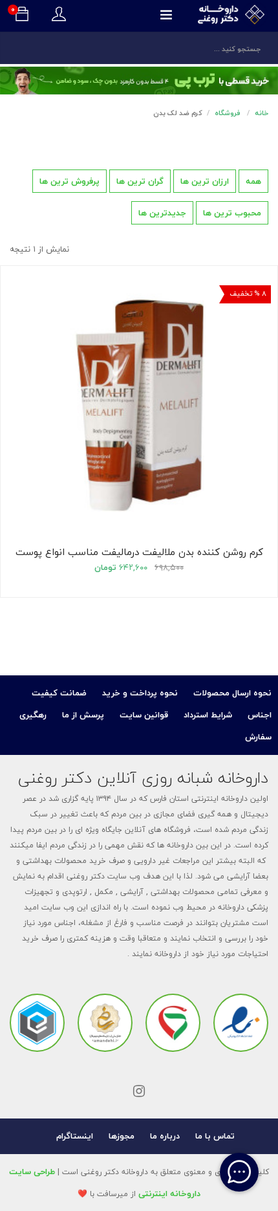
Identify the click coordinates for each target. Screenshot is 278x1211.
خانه (261, 113)
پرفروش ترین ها (69, 181)
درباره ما (165, 1136)
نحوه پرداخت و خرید (140, 693)
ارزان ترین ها (204, 181)
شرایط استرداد (208, 715)
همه (253, 181)
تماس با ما (215, 1136)
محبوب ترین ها (232, 213)
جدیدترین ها (162, 213)
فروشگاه (228, 113)
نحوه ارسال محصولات (232, 693)
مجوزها (121, 1136)
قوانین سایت (144, 715)
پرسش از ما (83, 715)
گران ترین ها (140, 181)
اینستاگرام (74, 1136)
